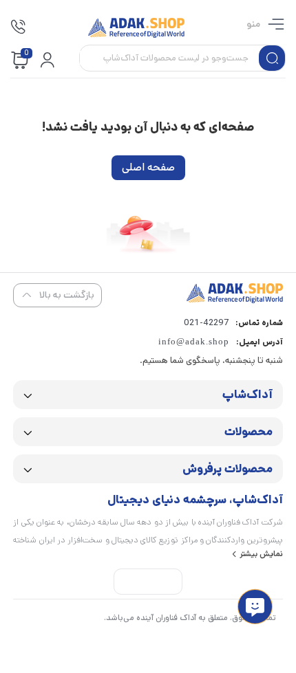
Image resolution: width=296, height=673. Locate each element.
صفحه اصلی (148, 167)
